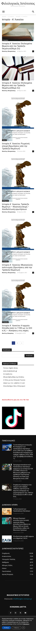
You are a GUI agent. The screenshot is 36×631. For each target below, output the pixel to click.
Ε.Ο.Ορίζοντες (7, 374)
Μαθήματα (5, 201)
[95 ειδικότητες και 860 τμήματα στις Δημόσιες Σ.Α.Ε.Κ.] (7, 538)
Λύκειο (4, 140)
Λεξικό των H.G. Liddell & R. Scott (14, 383)
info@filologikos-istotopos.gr (22, 599)
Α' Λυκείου (11, 16)
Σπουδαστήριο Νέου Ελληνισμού (14, 386)
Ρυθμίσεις (26, 624)
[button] (33, 11)
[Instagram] (16, 613)
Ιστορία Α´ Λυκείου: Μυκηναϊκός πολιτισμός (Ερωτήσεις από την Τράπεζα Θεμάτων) (17, 267)
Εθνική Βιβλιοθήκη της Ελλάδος (13, 377)
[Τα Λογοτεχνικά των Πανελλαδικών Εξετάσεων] (7, 511)
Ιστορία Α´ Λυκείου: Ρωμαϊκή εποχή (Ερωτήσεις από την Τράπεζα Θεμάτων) (16, 146)
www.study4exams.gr (10, 371)
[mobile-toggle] (3, 11)
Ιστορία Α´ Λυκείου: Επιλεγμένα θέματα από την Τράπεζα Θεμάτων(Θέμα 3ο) (17, 85)
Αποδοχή (6, 627)
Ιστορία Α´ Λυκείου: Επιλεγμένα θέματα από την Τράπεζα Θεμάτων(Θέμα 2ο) (17, 46)
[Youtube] (25, 613)
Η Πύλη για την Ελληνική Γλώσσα (14, 380)
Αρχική (4, 16)
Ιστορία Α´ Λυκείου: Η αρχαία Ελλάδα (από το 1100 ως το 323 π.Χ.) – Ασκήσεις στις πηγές (17, 328)
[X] (20, 613)
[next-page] (21, 343)
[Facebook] (11, 613)
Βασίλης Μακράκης (8, 333)
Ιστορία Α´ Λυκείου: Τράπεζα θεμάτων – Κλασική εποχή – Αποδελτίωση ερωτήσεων (15, 206)
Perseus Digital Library (10, 368)
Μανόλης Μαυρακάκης (9, 51)
